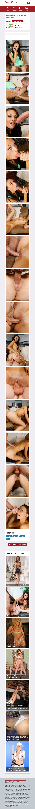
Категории (14, 10)
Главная (8, 10)
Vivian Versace (18, 21)
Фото (26, 10)
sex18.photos (23, 781)
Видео (20, 10)
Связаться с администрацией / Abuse (15, 780)
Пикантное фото (10, 3)
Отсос (8, 536)
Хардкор (15, 536)
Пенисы (22, 536)
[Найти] (28, 3)
